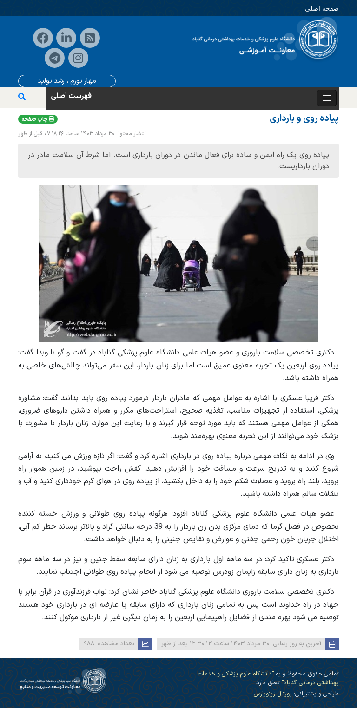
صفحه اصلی (322, 8)
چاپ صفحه (35, 119)
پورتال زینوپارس (272, 693)
